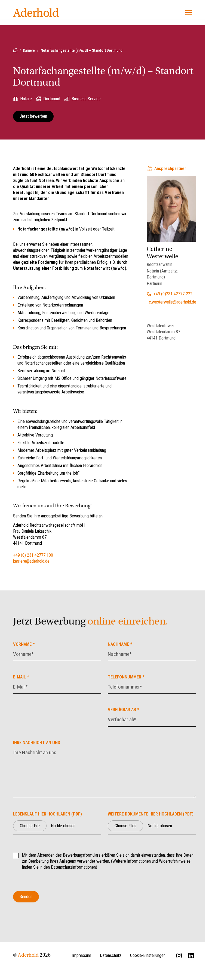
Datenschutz (110, 955)
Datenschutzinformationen (73, 867)
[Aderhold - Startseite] (36, 13)
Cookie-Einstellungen (147, 955)
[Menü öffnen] (188, 12)
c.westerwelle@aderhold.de (172, 302)
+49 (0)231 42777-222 (172, 293)
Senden (26, 896)
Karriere (29, 50)
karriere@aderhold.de (31, 561)
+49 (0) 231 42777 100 (33, 555)
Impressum (81, 955)
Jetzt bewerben (33, 116)
